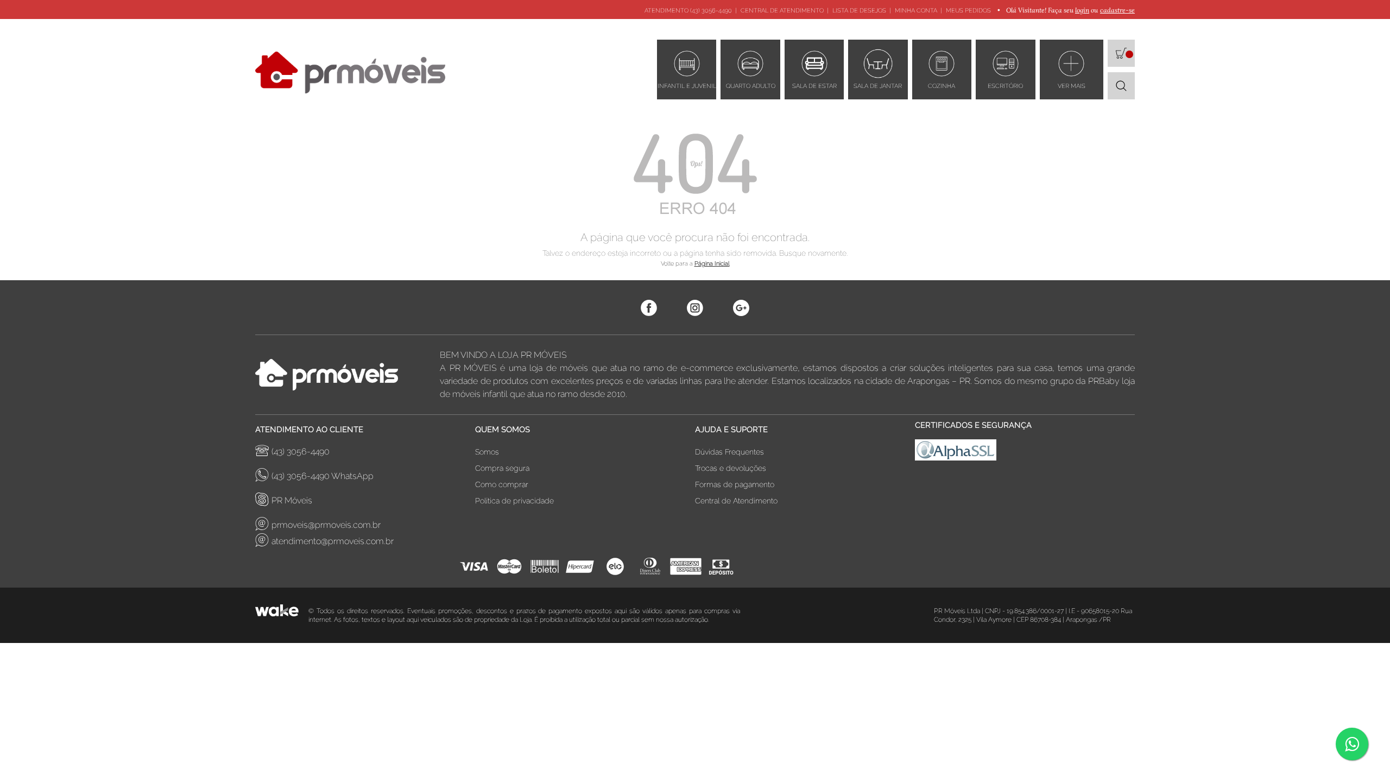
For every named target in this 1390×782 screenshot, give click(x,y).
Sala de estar (814, 86)
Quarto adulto (750, 86)
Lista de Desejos (859, 10)
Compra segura (502, 468)
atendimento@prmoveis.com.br (332, 541)
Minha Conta (916, 10)
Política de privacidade (514, 500)
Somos (487, 451)
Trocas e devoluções (730, 468)
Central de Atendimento (782, 10)
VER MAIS (1071, 86)
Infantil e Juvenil (687, 86)
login (1082, 10)
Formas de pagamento (734, 484)
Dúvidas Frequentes (729, 451)
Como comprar (501, 484)
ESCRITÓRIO (1005, 86)
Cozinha (941, 86)
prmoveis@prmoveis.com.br (326, 525)
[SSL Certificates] (1025, 452)
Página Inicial (712, 263)
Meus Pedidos (968, 10)
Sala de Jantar (878, 86)
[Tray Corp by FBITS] (281, 615)
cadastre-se (1117, 10)
